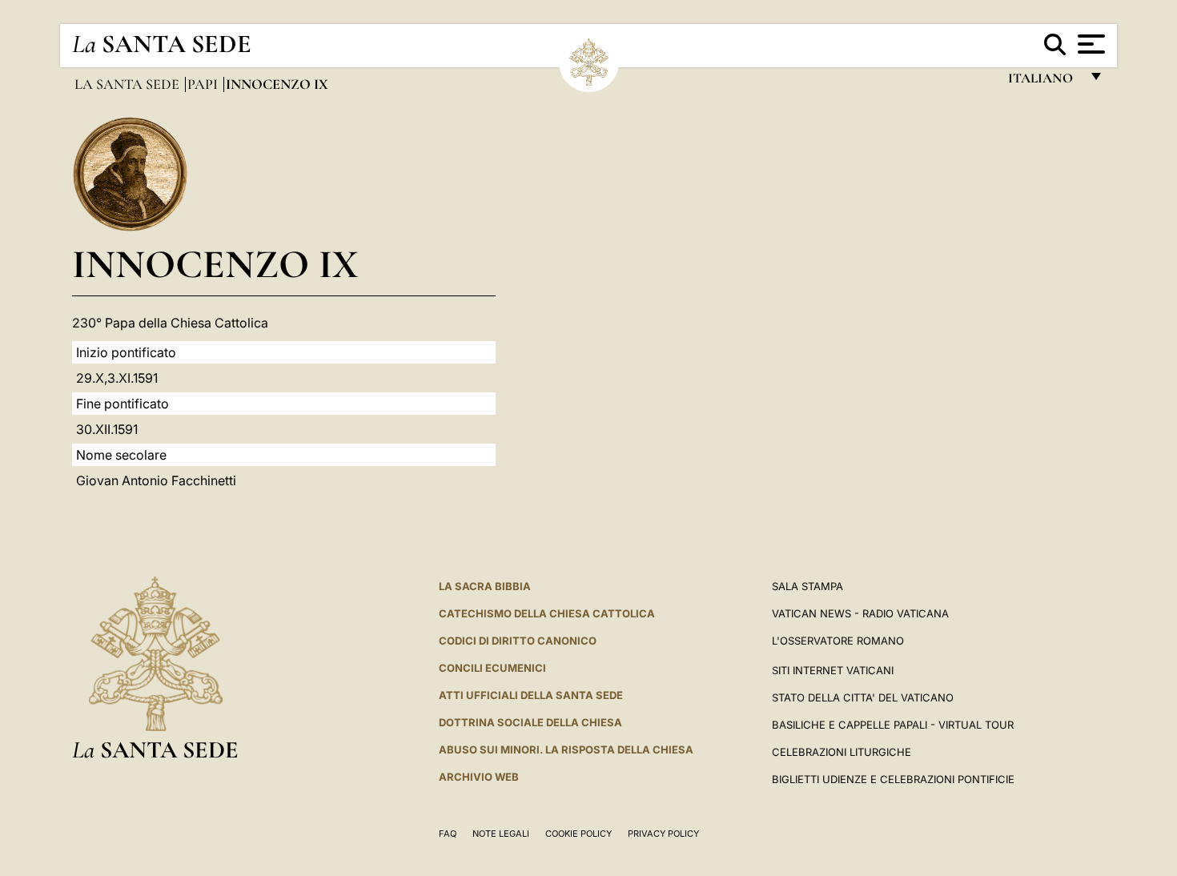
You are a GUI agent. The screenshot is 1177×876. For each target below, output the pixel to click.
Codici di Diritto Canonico (518, 640)
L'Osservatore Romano (838, 640)
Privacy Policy (663, 833)
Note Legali (500, 833)
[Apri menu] (1089, 44)
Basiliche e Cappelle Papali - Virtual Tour (893, 724)
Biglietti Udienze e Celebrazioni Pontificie (893, 779)
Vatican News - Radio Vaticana (860, 613)
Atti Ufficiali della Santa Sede (531, 695)
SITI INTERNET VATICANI (833, 670)
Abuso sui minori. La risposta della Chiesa (566, 749)
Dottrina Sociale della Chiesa (530, 722)
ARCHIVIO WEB (479, 776)
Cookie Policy (578, 833)
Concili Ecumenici (492, 667)
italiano (1043, 82)
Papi (204, 84)
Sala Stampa (807, 586)
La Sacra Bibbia (485, 586)
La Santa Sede (128, 84)
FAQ (447, 833)
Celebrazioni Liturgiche (841, 751)
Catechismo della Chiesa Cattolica (547, 613)
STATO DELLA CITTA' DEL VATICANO (863, 697)
